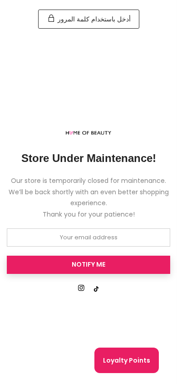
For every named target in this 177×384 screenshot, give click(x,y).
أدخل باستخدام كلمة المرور (93, 19)
